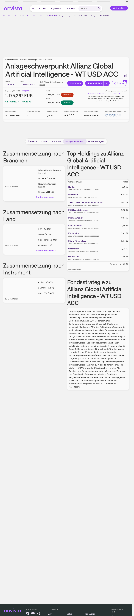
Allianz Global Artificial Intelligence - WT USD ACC (39, 16)
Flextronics (73, 233)
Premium (71, 8)
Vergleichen (96, 83)
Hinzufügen (75, 83)
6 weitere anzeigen (45, 250)
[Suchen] (99, 8)
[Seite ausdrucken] (125, 75)
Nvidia (71, 187)
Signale (120, 83)
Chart (44, 141)
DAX (50, 613)
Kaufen (67, 102)
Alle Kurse (56, 141)
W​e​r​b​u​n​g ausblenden (88, 35)
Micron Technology (77, 241)
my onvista (56, 8)
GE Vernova (73, 256)
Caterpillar (73, 248)
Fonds (17, 16)
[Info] (124, 111)
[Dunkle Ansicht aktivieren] (127, 1)
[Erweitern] (107, 83)
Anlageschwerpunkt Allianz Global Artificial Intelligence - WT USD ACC (84, 16)
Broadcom (73, 194)
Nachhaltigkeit (98, 141)
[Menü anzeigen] (33, 8)
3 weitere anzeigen (45, 197)
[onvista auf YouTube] (33, 614)
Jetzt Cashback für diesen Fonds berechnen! (104, 94)
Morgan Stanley (75, 217)
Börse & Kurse (8, 16)
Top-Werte (90, 613)
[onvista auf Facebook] (27, 614)
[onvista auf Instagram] (38, 614)
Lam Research (75, 225)
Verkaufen (67, 95)
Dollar (69, 613)
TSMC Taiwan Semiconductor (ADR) (85, 202)
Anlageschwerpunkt (75, 141)
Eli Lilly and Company (78, 210)
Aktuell (42, 8)
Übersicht (32, 141)
